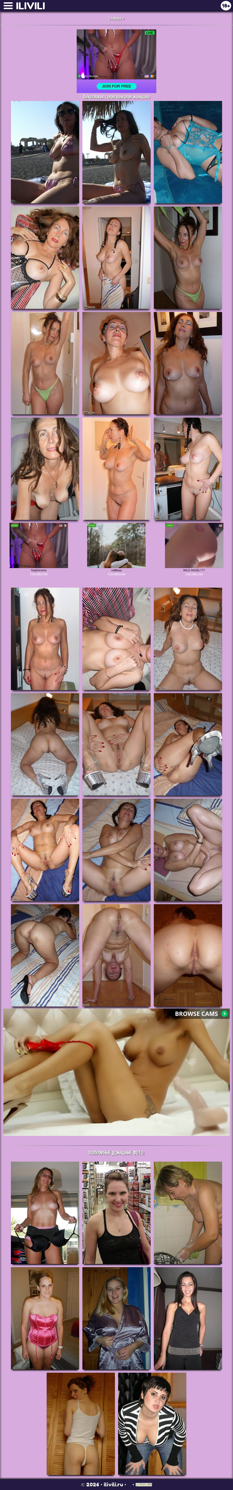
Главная (115, 18)
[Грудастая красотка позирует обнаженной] (152, 1424)
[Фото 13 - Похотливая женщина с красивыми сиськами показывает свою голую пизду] (45, 639)
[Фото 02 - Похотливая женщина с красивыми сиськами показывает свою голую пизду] (116, 152)
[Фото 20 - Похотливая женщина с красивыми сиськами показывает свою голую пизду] (116, 850)
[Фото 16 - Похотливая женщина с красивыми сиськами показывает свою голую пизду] (45, 744)
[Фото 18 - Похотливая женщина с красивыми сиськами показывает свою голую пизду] (188, 744)
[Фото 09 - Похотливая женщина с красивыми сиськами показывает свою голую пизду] (188, 363)
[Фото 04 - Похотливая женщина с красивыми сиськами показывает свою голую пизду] (45, 257)
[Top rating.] (144, 1484)
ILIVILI (30, 6)
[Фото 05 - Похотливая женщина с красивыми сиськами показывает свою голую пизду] (116, 257)
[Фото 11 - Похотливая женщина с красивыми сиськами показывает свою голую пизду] (116, 469)
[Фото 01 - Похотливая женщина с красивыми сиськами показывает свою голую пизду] (45, 152)
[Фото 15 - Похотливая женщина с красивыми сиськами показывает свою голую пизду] (188, 639)
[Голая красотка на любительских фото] (45, 1213)
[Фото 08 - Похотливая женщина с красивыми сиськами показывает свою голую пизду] (116, 363)
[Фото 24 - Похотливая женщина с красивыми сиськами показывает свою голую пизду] (188, 955)
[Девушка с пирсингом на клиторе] (188, 1318)
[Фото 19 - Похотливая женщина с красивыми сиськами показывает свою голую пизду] (45, 850)
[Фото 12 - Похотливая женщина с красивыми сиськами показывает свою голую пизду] (188, 469)
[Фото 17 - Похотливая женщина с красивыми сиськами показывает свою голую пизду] (116, 744)
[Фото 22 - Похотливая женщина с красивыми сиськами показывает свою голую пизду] (45, 955)
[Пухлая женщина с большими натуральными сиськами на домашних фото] (45, 1318)
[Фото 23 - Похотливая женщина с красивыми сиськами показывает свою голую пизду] (116, 955)
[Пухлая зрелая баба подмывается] (188, 1213)
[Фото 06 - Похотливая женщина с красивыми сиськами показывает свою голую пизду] (188, 257)
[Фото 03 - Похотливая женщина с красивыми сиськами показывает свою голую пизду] (188, 152)
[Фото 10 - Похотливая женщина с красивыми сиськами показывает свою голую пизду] (45, 469)
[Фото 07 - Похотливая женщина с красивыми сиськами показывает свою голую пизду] (45, 363)
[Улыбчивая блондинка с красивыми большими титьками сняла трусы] (116, 1318)
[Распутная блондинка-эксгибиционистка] (116, 1213)
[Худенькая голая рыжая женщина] (81, 1424)
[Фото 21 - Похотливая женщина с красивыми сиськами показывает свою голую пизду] (188, 850)
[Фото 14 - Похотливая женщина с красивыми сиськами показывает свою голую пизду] (116, 639)
